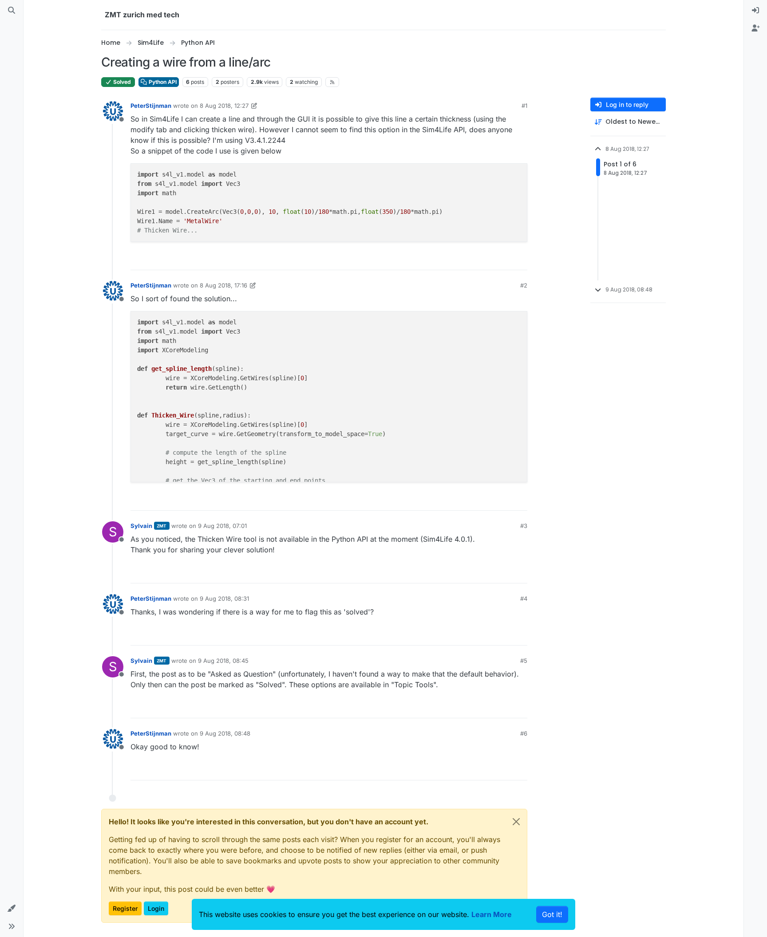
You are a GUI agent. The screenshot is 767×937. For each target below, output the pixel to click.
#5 (523, 660)
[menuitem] (755, 11)
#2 (523, 285)
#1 (524, 105)
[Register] (755, 28)
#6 (523, 733)
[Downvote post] (502, 259)
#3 (523, 525)
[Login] (755, 11)
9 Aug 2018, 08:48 (225, 733)
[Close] (516, 821)
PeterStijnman (150, 105)
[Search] (12, 11)
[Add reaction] (455, 259)
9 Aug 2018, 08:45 (223, 660)
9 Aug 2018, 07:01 (222, 525)
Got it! (552, 914)
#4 (523, 598)
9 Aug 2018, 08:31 (224, 598)
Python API (162, 82)
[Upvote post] (472, 259)
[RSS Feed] (332, 82)
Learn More (491, 914)
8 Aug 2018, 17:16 (223, 285)
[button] (12, 909)
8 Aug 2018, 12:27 (224, 105)
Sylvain (141, 525)
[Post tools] (520, 259)
